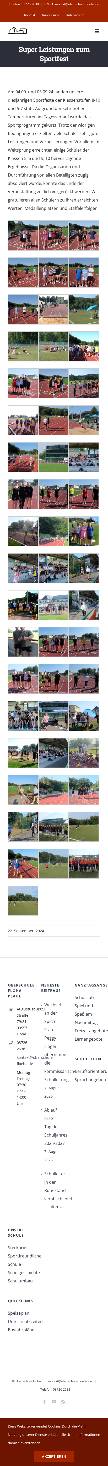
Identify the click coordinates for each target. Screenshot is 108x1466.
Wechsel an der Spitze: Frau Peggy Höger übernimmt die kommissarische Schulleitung (54, 1042)
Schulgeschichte (20, 1272)
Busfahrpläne (20, 1330)
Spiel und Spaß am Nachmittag (86, 1014)
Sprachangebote (87, 1079)
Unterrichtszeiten (20, 1321)
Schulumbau (20, 1281)
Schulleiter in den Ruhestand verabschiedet (54, 1186)
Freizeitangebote (87, 1031)
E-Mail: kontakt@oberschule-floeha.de (71, 4)
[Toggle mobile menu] (97, 31)
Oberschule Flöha (28, 1381)
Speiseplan (18, 1313)
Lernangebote (87, 1039)
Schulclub (84, 997)
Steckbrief (18, 1247)
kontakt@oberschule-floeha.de (25, 1060)
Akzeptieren (54, 1456)
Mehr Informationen (88, 1430)
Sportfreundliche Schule (20, 1260)
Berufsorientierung (87, 1071)
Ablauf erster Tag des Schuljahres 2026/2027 (54, 1126)
